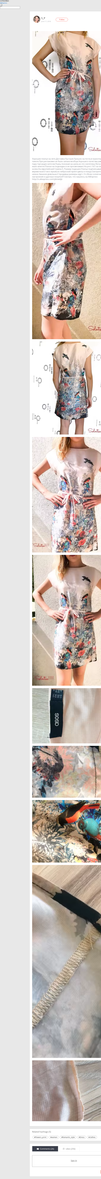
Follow (61, 19)
